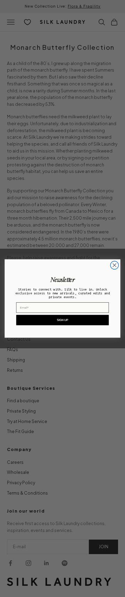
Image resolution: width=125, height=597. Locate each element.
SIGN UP (62, 320)
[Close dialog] (114, 265)
